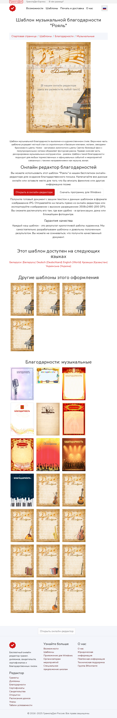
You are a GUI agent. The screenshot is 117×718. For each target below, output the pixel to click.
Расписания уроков (19, 698)
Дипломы (14, 681)
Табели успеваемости (20, 705)
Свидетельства (17, 691)
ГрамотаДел (16, 1)
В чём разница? (56, 1)
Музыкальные (85, 36)
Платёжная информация (91, 659)
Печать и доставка (72, 8)
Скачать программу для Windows (80, 192)
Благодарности (64, 36)
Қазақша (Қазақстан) (95, 262)
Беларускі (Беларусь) (22, 262)
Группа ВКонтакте (88, 665)
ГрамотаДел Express (36, 1)
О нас (89, 8)
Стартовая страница (24, 36)
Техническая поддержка (91, 662)
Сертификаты (16, 688)
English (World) (72, 262)
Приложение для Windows (58, 655)
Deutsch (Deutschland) (49, 262)
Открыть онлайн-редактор (56, 631)
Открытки (14, 695)
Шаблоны (52, 8)
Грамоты (14, 677)
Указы (12, 701)
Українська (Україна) (58, 266)
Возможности (34, 8)
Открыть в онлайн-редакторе (34, 192)
